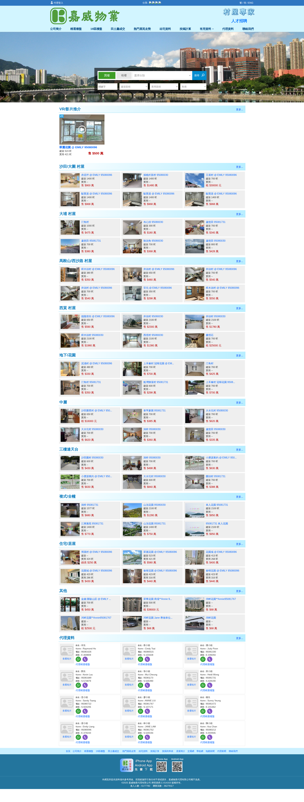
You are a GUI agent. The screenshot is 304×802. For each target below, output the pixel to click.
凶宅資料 (165, 28)
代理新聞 (221, 751)
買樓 (107, 75)
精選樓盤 (76, 28)
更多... (239, 109)
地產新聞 (210, 751)
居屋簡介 (180, 751)
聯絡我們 (248, 28)
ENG (250, 2)
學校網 (199, 751)
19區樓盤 (96, 28)
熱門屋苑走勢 (142, 28)
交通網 (190, 751)
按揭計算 (185, 28)
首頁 (68, 751)
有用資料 (206, 28)
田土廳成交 (118, 28)
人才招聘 (239, 21)
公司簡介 (56, 28)
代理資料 (228, 28)
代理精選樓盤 (83, 664)
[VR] (81, 129)
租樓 (124, 75)
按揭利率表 (167, 751)
